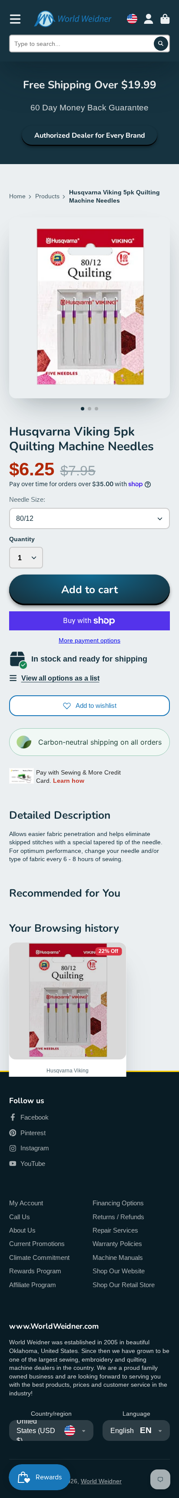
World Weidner (101, 1481)
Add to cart (89, 589)
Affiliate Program (32, 1284)
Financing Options (118, 1203)
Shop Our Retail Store (124, 1284)
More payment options (89, 640)
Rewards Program (35, 1271)
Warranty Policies (117, 1243)
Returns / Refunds (118, 1216)
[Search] (161, 43)
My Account (26, 1203)
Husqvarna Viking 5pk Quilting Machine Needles (67, 1045)
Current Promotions (37, 1243)
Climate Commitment (39, 1257)
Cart (165, 19)
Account (148, 19)
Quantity (22, 539)
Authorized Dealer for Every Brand (89, 135)
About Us (22, 1230)
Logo (72, 19)
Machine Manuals (118, 1257)
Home (17, 196)
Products (47, 196)
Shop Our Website (119, 1271)
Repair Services (115, 1230)
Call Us (19, 1216)
